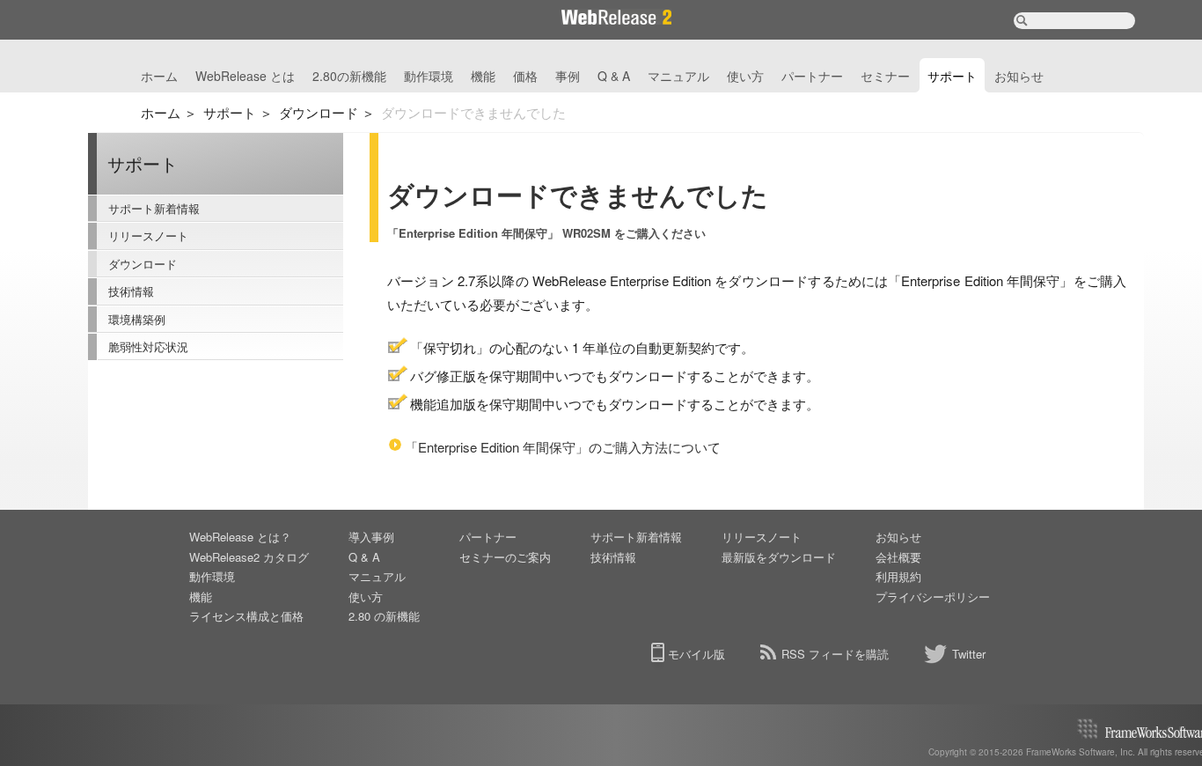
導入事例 (371, 536)
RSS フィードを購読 (835, 653)
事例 (567, 76)
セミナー (885, 76)
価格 (525, 76)
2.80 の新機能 (384, 616)
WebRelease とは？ (240, 536)
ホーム (159, 76)
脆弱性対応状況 (148, 346)
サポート (952, 76)
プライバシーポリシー (933, 596)
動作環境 (428, 76)
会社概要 (898, 557)
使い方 (745, 76)
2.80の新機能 (349, 76)
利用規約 (898, 576)
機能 (483, 76)
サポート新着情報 (154, 208)
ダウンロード (318, 112)
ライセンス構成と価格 (246, 616)
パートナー (812, 76)
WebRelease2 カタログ (249, 557)
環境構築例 (136, 319)
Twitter (969, 653)
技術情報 (131, 291)
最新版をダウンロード (779, 557)
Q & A (613, 76)
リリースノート (148, 235)
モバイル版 (696, 653)
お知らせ (1019, 76)
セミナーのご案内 (505, 557)
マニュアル (678, 76)
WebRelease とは (245, 76)
